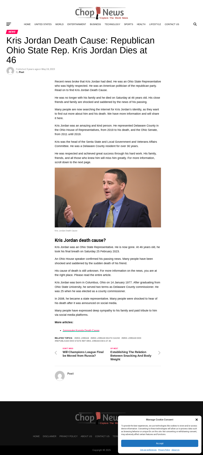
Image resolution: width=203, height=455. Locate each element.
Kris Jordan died (132, 338)
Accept (159, 443)
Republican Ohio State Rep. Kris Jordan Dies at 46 (83, 341)
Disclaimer (49, 436)
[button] (196, 419)
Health (141, 24)
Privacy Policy (164, 450)
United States (43, 24)
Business (95, 24)
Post (21, 72)
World (59, 24)
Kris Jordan (82, 338)
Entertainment (76, 24)
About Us (176, 450)
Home (27, 24)
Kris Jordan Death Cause (106, 338)
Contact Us (172, 24)
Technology (112, 24)
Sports (128, 24)
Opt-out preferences (148, 450)
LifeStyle (155, 24)
